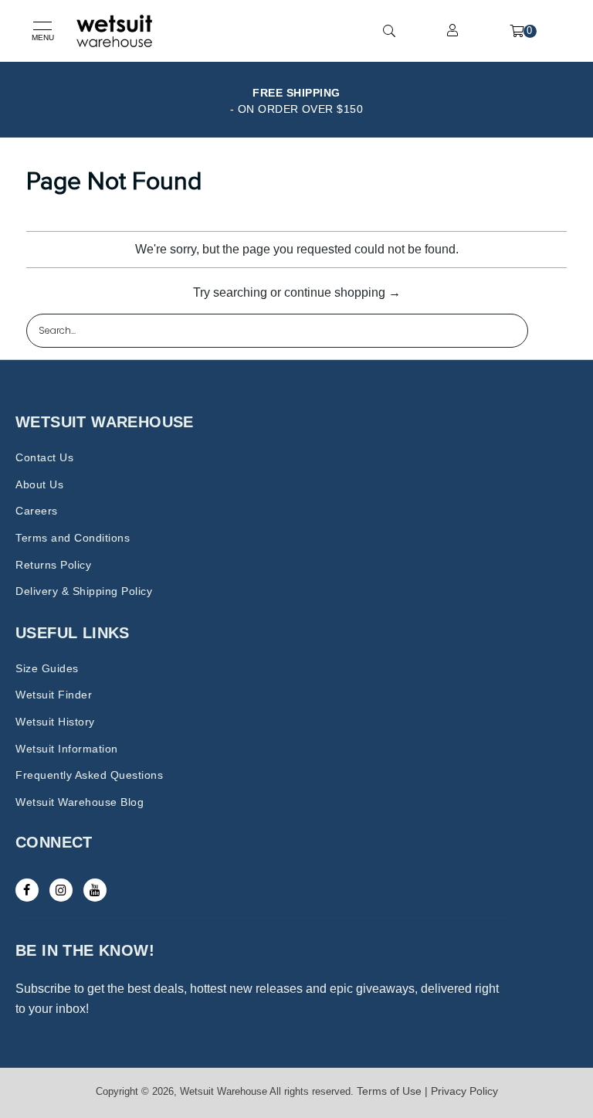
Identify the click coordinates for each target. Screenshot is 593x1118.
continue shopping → (342, 292)
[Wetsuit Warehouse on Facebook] (27, 890)
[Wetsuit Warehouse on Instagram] (61, 890)
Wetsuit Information (66, 749)
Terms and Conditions (72, 538)
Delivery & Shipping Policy (83, 591)
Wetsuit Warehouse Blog (79, 802)
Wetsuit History (55, 721)
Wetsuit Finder (53, 694)
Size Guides (47, 668)
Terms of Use (389, 1091)
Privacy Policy (464, 1091)
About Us (39, 484)
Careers (36, 511)
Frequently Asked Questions (89, 775)
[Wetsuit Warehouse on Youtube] (95, 890)
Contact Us (44, 457)
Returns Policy (53, 565)
